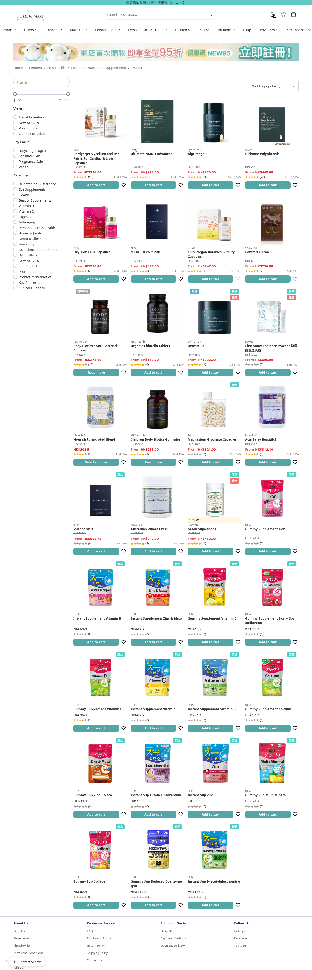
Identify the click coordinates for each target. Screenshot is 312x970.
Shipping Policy (97, 953)
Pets (202, 30)
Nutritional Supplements (106, 67)
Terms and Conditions (28, 953)
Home (18, 67)
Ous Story (20, 931)
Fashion (181, 30)
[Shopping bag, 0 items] (293, 15)
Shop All (166, 931)
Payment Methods (173, 938)
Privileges (267, 30)
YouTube (240, 946)
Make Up (77, 30)
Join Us (18, 967)
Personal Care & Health (146, 30)
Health (76, 67)
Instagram (241, 931)
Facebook (240, 938)
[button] (96, 185)
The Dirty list (21, 946)
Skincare (51, 30)
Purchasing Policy (99, 938)
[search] (211, 15)
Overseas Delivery (173, 946)
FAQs (90, 931)
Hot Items (224, 30)
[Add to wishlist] (123, 185)
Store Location (23, 938)
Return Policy (96, 946)
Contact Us (94, 960)
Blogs (247, 30)
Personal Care (105, 30)
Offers (29, 30)
